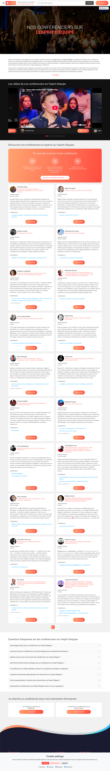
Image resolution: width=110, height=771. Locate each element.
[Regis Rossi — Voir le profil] (79, 332)
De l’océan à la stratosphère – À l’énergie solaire (72, 428)
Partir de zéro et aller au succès (68, 431)
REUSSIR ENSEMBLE (17, 473)
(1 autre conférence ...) (16, 303)
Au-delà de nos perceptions (66, 526)
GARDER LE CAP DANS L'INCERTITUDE (69, 610)
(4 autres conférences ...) (64, 484)
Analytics (51, 767)
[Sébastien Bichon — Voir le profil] (79, 289)
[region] (55, 112)
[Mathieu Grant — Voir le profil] (79, 514)
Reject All (64, 763)
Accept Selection (55, 763)
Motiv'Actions (15, 430)
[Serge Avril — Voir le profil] (79, 374)
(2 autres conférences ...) (16, 388)
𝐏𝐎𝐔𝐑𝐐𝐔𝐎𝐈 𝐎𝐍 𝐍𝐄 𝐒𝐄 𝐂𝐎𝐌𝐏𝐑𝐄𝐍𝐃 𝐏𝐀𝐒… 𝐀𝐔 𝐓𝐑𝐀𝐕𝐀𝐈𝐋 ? (75, 565)
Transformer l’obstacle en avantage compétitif (72, 298)
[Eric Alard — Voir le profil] (31, 600)
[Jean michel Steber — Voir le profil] (31, 332)
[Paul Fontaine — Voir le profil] (31, 514)
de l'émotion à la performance (20, 567)
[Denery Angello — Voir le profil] (31, 419)
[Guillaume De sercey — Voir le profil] (79, 246)
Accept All (45, 763)
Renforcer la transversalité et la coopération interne (73, 481)
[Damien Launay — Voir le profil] (79, 555)
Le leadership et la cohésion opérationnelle (71, 257)
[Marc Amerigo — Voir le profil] (31, 374)
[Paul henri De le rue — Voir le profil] (31, 555)
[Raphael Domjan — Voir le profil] (79, 419)
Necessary (42, 767)
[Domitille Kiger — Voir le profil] (31, 204)
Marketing (59, 767)
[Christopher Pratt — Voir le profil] (79, 467)
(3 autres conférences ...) (64, 433)
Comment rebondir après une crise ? (69, 215)
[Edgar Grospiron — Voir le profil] (79, 204)
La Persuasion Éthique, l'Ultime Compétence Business (26, 343)
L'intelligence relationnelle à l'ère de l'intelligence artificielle (76, 384)
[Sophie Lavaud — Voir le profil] (31, 246)
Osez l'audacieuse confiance (19, 476)
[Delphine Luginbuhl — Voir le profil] (31, 289)
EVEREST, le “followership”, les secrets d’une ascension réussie (29, 257)
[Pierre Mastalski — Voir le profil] (31, 467)
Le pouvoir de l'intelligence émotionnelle (70, 343)
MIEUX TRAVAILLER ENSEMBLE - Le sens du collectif (73, 613)
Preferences (69, 767)
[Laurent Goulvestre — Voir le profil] (79, 600)
